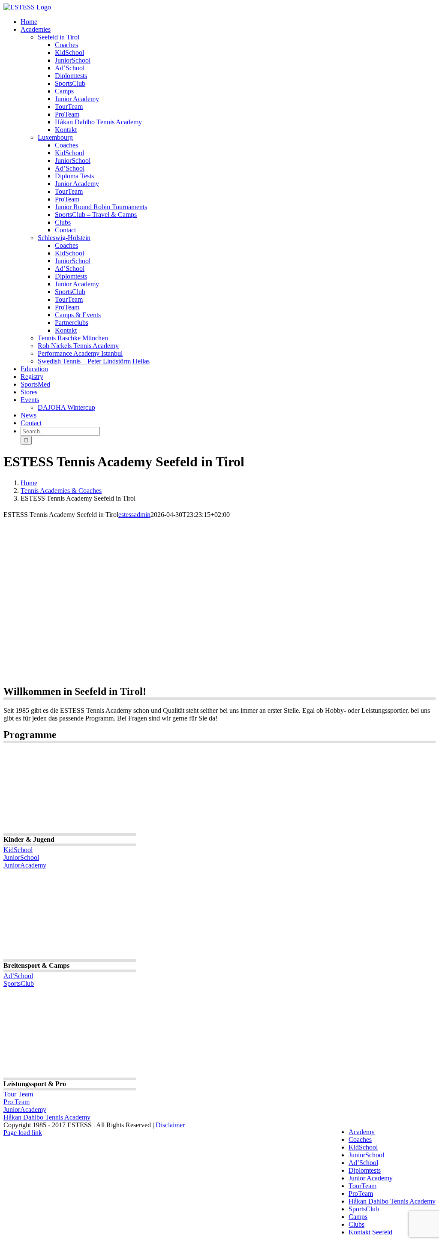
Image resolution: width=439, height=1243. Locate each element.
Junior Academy (371, 1178)
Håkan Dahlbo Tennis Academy (392, 1201)
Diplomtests (365, 1170)
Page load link (22, 1132)
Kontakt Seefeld (370, 1232)
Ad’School (363, 1162)
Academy (362, 1131)
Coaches (360, 1139)
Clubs (356, 1224)
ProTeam (361, 1193)
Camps (358, 1216)
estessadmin (134, 514)
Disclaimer (170, 1125)
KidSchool (363, 1147)
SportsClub (364, 1209)
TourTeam (362, 1185)
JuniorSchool (366, 1155)
